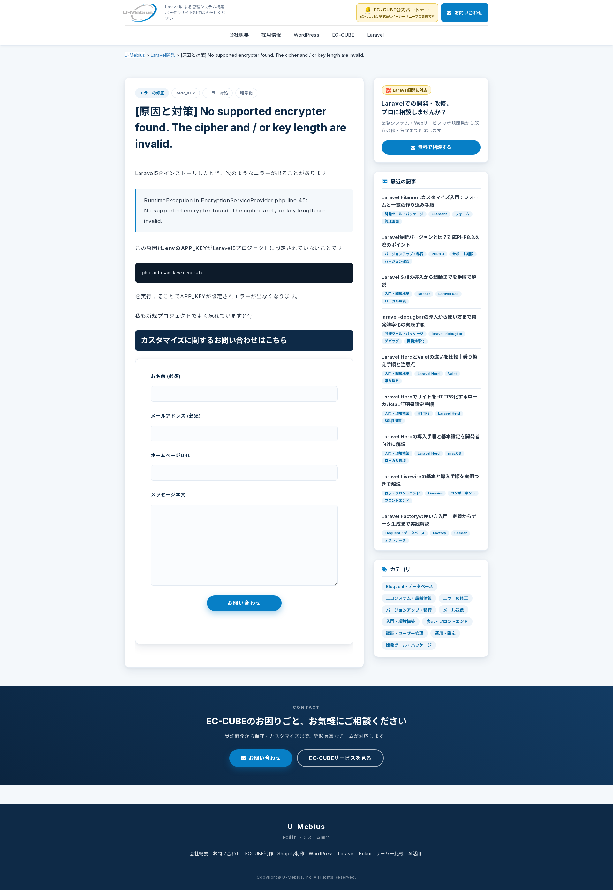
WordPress (321, 853)
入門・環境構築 (400, 621)
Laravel (346, 853)
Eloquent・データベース (409, 586)
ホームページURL (171, 455)
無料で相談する (434, 147)
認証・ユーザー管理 (404, 633)
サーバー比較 (390, 853)
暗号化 (246, 92)
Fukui (365, 853)
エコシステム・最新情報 (409, 598)
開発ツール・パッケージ (409, 645)
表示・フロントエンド (447, 621)
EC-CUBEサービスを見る (340, 758)
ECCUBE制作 (259, 853)
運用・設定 (445, 633)
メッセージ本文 (168, 495)
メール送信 (453, 609)
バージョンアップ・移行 (409, 609)
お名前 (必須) (166, 376)
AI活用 (415, 853)
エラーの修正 (152, 92)
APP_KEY (185, 92)
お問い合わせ (265, 758)
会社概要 (199, 853)
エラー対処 (217, 92)
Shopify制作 (290, 853)
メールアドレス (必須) (176, 416)
